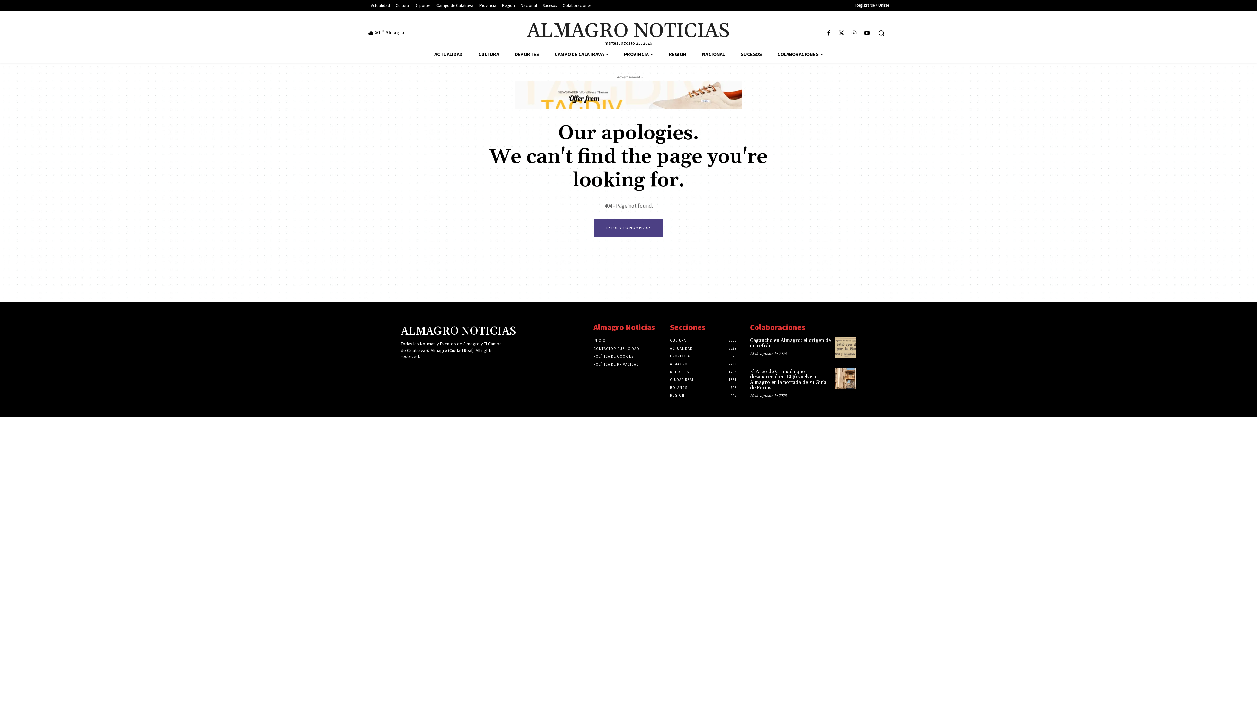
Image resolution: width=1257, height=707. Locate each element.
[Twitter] (841, 33)
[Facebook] (828, 33)
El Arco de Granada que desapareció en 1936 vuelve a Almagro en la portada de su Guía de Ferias (788, 380)
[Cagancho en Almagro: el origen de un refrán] (845, 347)
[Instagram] (854, 33)
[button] (881, 33)
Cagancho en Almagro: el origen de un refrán (790, 343)
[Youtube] (867, 33)
